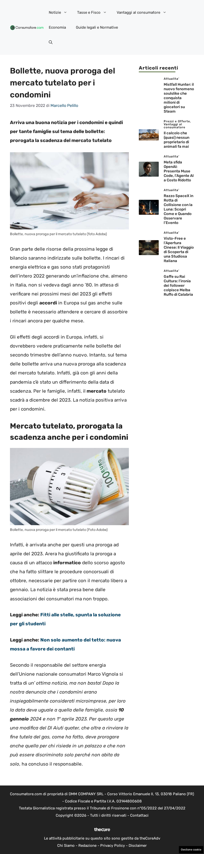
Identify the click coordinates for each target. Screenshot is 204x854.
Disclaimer (138, 845)
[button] (50, 42)
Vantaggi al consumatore (138, 12)
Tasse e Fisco (89, 12)
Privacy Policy (112, 845)
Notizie (55, 12)
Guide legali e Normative (97, 27)
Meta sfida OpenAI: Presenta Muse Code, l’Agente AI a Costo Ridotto (179, 171)
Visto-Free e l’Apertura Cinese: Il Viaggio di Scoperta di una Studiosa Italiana (179, 249)
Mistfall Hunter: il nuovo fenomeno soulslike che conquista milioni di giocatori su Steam (179, 98)
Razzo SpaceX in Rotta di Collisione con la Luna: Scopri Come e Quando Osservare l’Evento (178, 209)
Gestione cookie (191, 849)
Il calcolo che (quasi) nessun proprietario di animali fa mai (176, 140)
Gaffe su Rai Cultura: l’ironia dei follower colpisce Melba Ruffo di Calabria (178, 285)
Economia (57, 27)
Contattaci (139, 815)
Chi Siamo (66, 845)
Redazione (87, 845)
